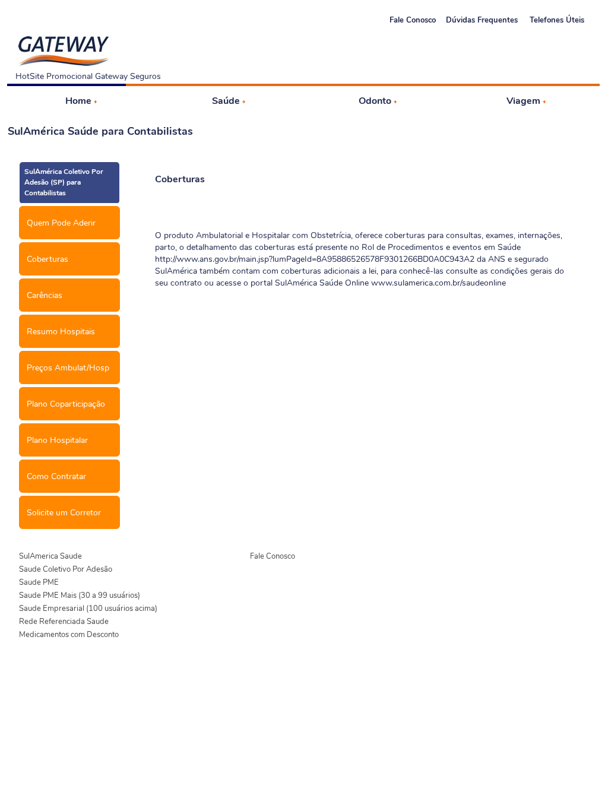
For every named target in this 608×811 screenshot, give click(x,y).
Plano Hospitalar (57, 440)
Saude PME (39, 582)
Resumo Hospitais (61, 331)
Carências (44, 295)
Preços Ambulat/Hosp (68, 367)
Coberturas (47, 259)
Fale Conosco (413, 20)
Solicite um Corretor (64, 512)
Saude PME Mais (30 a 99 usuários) (79, 595)
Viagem (523, 100)
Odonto (375, 100)
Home (78, 100)
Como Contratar (56, 476)
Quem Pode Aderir (61, 223)
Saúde (226, 100)
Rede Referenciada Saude (64, 621)
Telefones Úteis (557, 20)
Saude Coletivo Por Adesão (65, 569)
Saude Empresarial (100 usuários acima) (88, 608)
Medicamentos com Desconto (69, 634)
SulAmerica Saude (50, 556)
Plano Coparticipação (66, 404)
